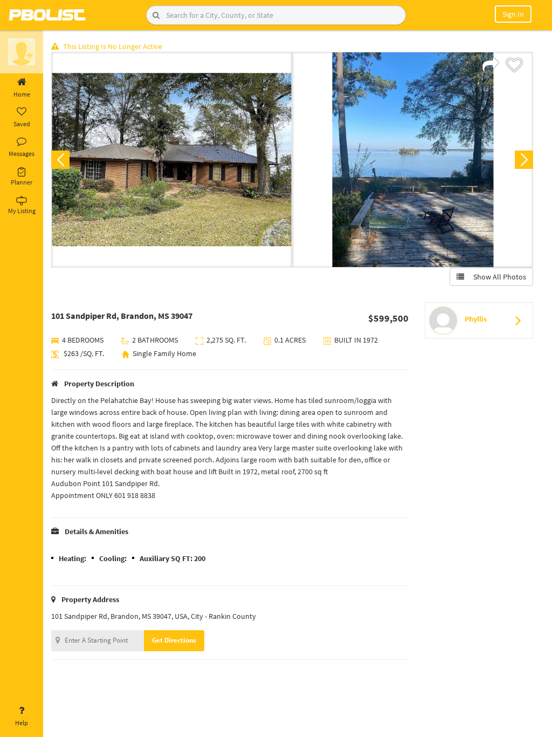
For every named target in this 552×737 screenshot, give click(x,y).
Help (21, 723)
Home (21, 94)
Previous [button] (60, 160)
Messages (21, 153)
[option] (171, 160)
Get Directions (174, 640)
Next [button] (524, 160)
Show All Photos (497, 277)
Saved (21, 124)
